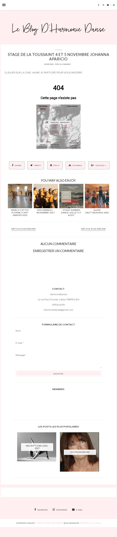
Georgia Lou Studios (90, 523)
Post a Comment (63, 64)
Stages (58, 50)
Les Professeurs (80, 452)
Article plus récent (23, 229)
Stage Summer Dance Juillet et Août (71, 212)
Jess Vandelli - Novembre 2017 (46, 211)
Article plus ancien (93, 229)
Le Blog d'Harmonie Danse (48, 523)
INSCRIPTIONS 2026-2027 (37, 447)
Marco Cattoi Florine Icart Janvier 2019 (20, 212)
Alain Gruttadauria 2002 (97, 211)
